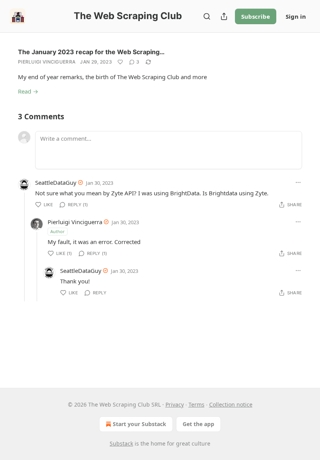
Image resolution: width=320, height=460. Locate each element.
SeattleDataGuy (55, 182)
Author (57, 231)
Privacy (174, 404)
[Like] (120, 62)
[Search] (207, 16)
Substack (121, 443)
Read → (28, 91)
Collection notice (230, 404)
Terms (196, 404)
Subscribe (255, 16)
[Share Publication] (224, 16)
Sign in (296, 16)
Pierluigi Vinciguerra (46, 62)
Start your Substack (139, 424)
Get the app (198, 424)
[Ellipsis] (298, 182)
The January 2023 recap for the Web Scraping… (91, 52)
